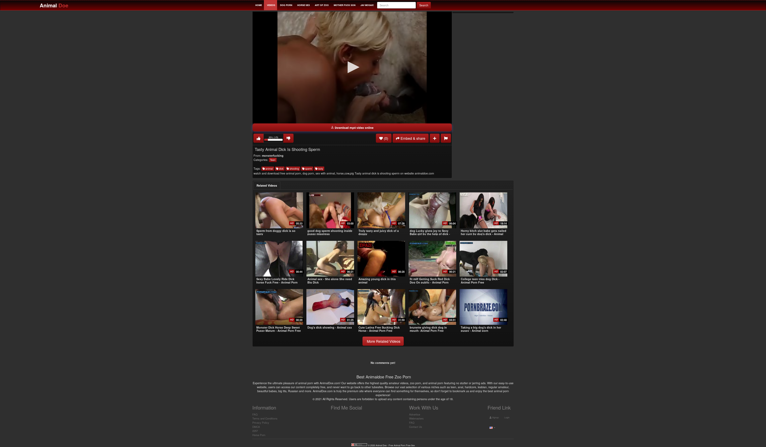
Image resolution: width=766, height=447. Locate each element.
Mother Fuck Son (344, 5)
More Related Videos (383, 341)
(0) (385, 138)
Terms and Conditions (264, 418)
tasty (320, 168)
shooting (294, 168)
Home (258, 5)
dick (280, 168)
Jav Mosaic (367, 5)
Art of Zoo (322, 5)
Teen (272, 159)
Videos (271, 5)
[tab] (266, 185)
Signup (495, 417)
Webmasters (416, 418)
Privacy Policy (260, 422)
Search (423, 5)
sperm (308, 168)
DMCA (256, 427)
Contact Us (415, 427)
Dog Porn (286, 5)
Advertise (414, 414)
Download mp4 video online (353, 128)
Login (506, 417)
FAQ (255, 414)
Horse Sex (303, 5)
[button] (352, 67)
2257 (255, 431)
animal (269, 168)
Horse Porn (258, 435)
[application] (352, 67)
